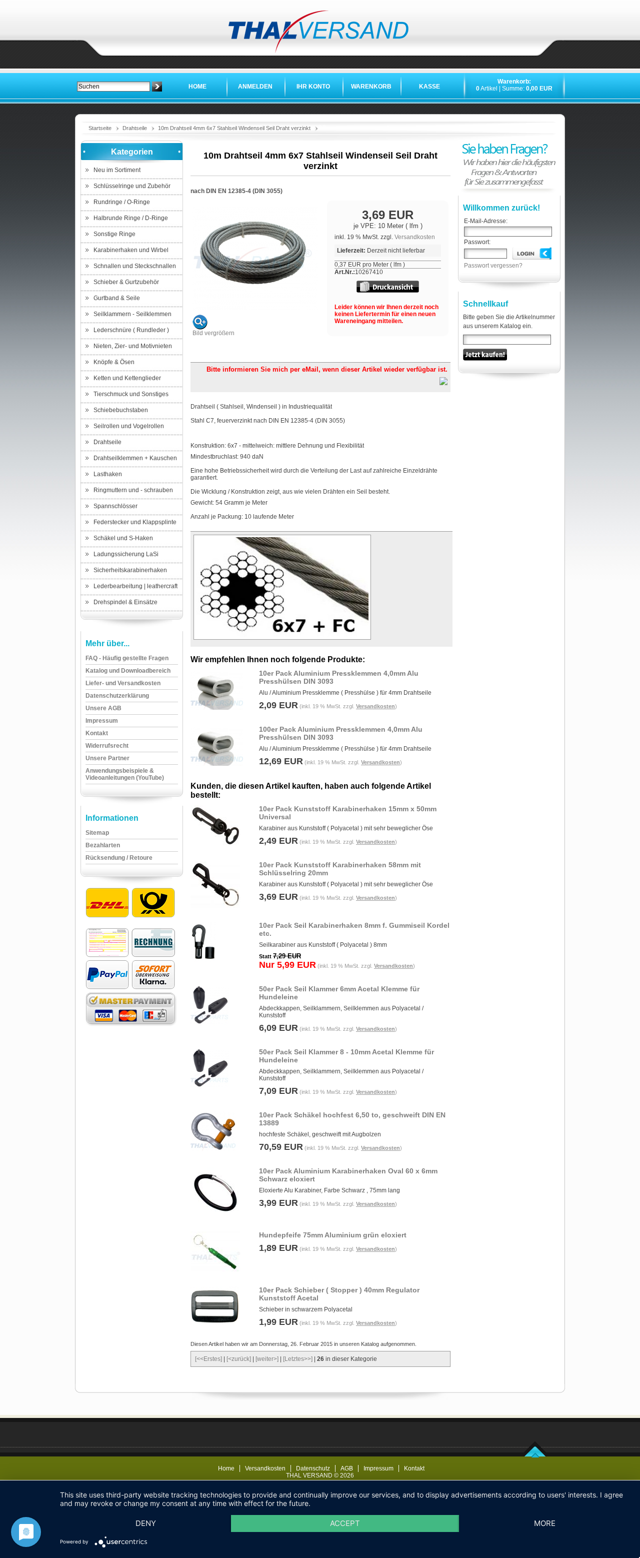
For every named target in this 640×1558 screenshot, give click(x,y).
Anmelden (255, 86)
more (545, 1523)
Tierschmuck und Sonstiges (131, 394)
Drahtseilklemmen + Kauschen (135, 458)
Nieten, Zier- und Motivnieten (133, 346)
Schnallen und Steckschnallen (135, 266)
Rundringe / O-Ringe (122, 202)
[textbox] (113, 87)
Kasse (429, 86)
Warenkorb (371, 86)
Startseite (100, 128)
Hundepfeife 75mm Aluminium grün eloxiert (332, 1235)
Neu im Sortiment (117, 170)
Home (197, 86)
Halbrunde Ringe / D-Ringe (131, 218)
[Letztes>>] (297, 1358)
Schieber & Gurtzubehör (126, 282)
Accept (345, 1523)
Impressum (379, 1468)
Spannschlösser (116, 506)
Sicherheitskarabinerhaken (130, 570)
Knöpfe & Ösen (114, 362)
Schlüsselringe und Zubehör (132, 186)
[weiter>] (267, 1358)
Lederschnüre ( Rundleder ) (131, 330)
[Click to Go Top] (535, 1455)
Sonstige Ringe (115, 234)
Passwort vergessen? (493, 265)
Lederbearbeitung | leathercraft (136, 586)
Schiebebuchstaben (121, 410)
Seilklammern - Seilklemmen (133, 314)
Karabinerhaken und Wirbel (131, 250)
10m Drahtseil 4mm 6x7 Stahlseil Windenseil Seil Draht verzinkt (234, 128)
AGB (346, 1468)
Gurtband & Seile (117, 298)
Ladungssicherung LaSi (126, 554)
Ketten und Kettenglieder (127, 378)
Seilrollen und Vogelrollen (129, 426)
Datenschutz (313, 1468)
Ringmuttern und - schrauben (133, 490)
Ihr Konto (313, 86)
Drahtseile (134, 128)
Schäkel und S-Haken (123, 538)
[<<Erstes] (208, 1358)
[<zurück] (238, 1358)
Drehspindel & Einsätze (126, 602)
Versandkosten (414, 237)
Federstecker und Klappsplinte (135, 522)
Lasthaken (108, 474)
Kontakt (414, 1468)
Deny (146, 1523)
